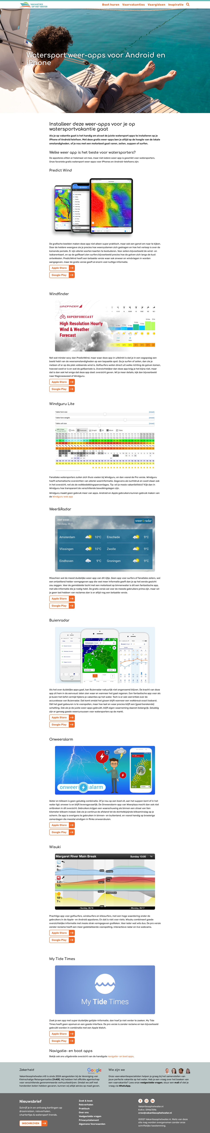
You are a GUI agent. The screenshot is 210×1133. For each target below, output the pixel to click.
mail (176, 1082)
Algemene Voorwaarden (92, 1124)
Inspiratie (176, 4)
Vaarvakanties (133, 4)
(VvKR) (56, 1079)
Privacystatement (89, 1120)
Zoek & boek (86, 1100)
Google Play (59, 275)
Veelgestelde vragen (90, 1116)
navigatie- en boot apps (120, 1056)
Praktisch (84, 1108)
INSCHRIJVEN (30, 1123)
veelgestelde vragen (151, 1082)
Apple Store (59, 267)
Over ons (84, 1112)
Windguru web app (63, 496)
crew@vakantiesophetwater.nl (155, 1113)
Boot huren (110, 4)
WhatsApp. (125, 1085)
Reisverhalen (86, 1104)
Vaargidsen (156, 4)
